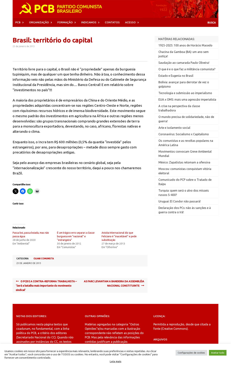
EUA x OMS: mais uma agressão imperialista (187, 99)
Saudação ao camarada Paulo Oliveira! (183, 62)
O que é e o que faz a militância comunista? (186, 69)
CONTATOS (112, 22)
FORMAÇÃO (65, 22)
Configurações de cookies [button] (191, 352)
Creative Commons (174, 328)
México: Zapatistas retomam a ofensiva (184, 162)
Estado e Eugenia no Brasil (175, 75)
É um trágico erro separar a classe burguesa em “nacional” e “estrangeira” (76, 236)
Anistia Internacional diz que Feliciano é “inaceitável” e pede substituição (119, 236)
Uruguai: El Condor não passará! (179, 201)
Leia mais (115, 361)
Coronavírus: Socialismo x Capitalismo (183, 134)
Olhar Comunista (44, 258)
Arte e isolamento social (174, 127)
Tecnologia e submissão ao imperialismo (185, 93)
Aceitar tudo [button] (217, 352)
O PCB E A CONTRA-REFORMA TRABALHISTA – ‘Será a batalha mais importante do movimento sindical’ (46, 285)
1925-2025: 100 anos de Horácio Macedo (185, 45)
